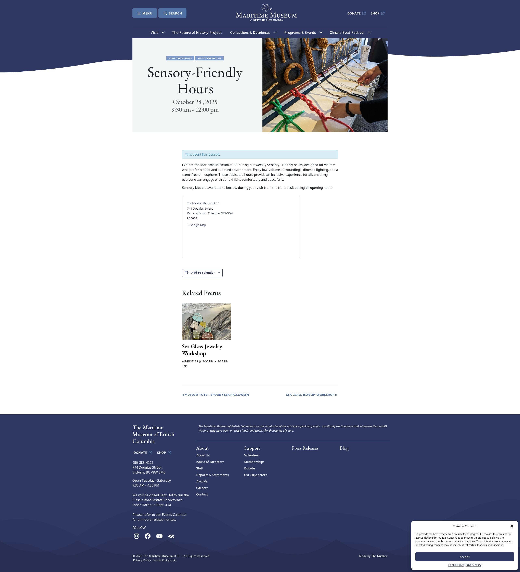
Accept (465, 557)
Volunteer (251, 455)
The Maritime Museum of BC (203, 203)
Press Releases (305, 448)
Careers (202, 487)
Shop (376, 13)
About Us (203, 455)
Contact (202, 494)
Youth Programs (209, 58)
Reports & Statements (212, 474)
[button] (512, 526)
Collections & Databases (250, 32)
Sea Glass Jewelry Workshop (202, 350)
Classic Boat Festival (347, 32)
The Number (379, 555)
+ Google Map (196, 225)
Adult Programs (180, 58)
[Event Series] (185, 366)
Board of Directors (210, 461)
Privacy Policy (473, 565)
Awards (201, 481)
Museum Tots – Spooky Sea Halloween (215, 395)
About (202, 448)
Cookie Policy (456, 565)
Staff (199, 468)
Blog (344, 448)
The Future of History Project (197, 32)
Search (175, 13)
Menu (147, 13)
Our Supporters (255, 474)
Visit (154, 32)
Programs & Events (300, 32)
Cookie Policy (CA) (165, 560)
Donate (354, 13)
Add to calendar (203, 273)
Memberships (254, 461)
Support (252, 448)
